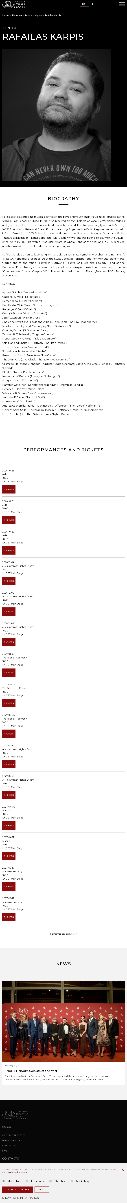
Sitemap (6, 1127)
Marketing (82, 1181)
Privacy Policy (11, 1140)
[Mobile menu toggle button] (122, 4)
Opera (38, 15)
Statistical (60, 1181)
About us (17, 15)
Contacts (8, 1145)
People (28, 15)
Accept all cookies (17, 1189)
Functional (38, 1181)
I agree (41, 1189)
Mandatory (14, 1181)
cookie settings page (16, 1172)
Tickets (9, 489)
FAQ (4, 1151)
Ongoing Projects (13, 1135)
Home (5, 15)
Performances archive (62, 934)
